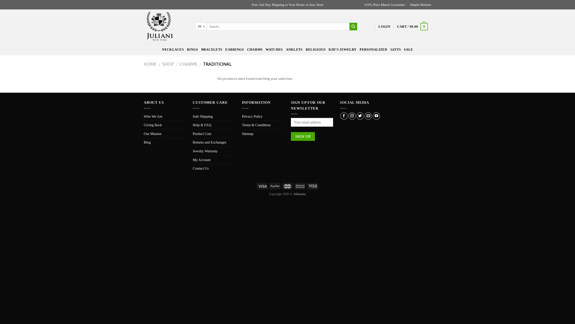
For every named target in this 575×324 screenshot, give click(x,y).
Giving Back (153, 125)
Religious (316, 49)
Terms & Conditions (256, 125)
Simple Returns (420, 5)
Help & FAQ (202, 125)
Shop (168, 64)
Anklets (294, 49)
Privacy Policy (252, 116)
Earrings (234, 49)
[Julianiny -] (166, 26)
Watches (274, 49)
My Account (201, 160)
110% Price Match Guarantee (384, 5)
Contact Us (201, 168)
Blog (147, 142)
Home (150, 64)
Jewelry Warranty (205, 151)
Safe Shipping (203, 116)
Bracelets (211, 49)
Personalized (373, 49)
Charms (255, 49)
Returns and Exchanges (209, 142)
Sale (408, 49)
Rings (192, 49)
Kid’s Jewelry (342, 49)
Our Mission (152, 134)
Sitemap (247, 134)
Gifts (395, 49)
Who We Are (153, 116)
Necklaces (173, 49)
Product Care (202, 134)
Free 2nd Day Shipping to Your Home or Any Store (287, 5)
